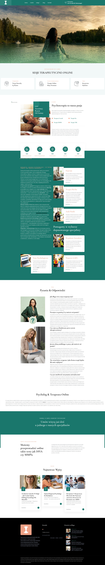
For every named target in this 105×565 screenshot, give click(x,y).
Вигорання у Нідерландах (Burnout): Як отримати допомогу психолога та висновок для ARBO (77, 543)
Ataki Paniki (70, 211)
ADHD (38, 267)
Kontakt (49, 2)
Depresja (69, 171)
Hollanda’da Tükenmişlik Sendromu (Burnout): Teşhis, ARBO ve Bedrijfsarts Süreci (77, 549)
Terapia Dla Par (71, 189)
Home (26, 2)
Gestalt (44, 402)
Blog (44, 2)
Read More (68, 182)
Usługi (37, 2)
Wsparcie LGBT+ (72, 258)
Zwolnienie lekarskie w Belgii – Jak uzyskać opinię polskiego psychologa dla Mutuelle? (77, 531)
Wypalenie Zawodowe (74, 238)
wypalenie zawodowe (41, 213)
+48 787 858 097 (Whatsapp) (74, 3)
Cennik (31, 2)
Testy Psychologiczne (40, 258)
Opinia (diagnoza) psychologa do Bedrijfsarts (77, 537)
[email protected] (48, 529)
